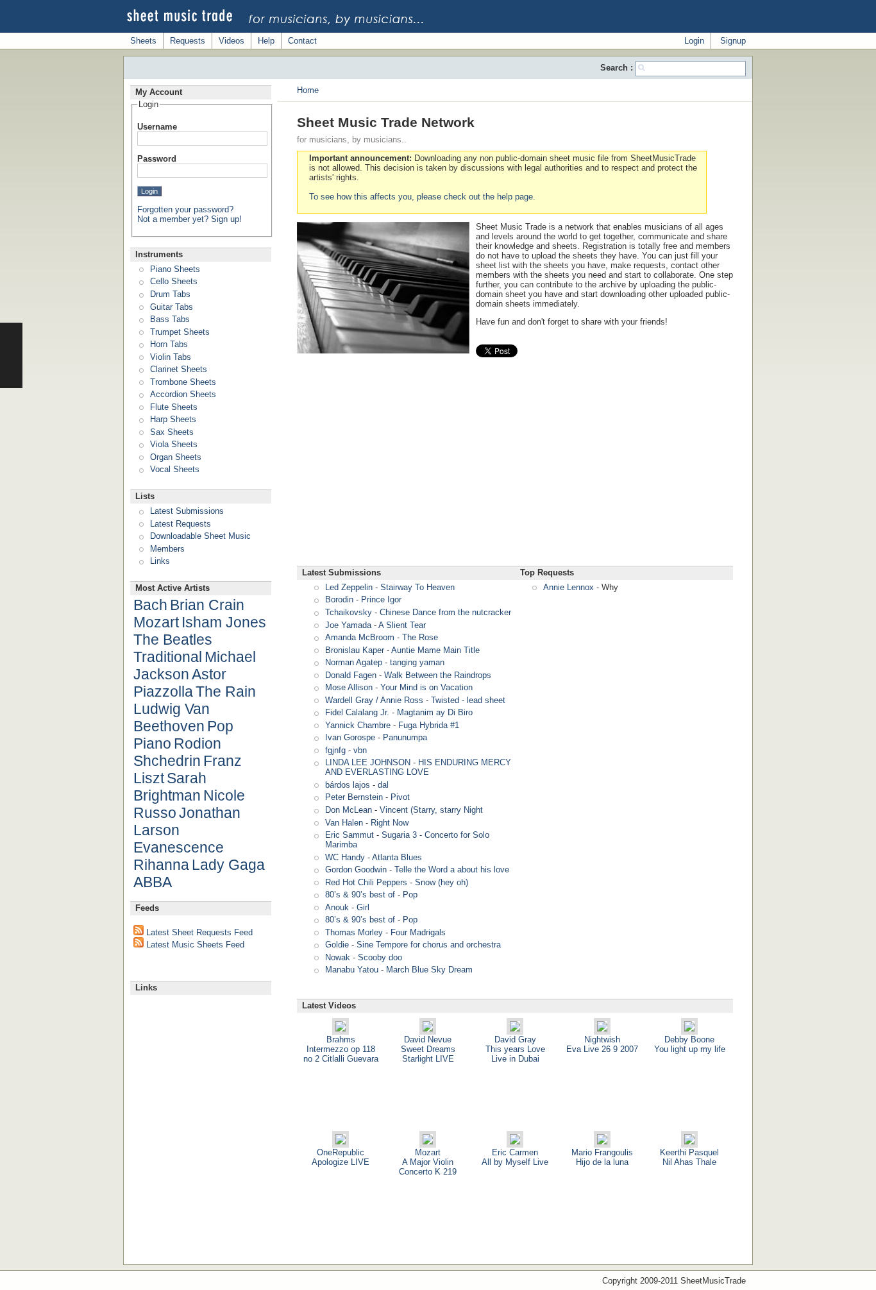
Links (160, 561)
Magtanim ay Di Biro (435, 712)
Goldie (337, 944)
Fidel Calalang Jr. (357, 712)
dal (383, 785)
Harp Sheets (173, 419)
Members (167, 549)
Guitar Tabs (171, 307)
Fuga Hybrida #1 (428, 725)
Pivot (400, 797)
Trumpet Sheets (180, 332)
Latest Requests (180, 524)
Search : (618, 67)
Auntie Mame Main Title (435, 650)
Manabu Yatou (351, 969)
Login (694, 41)
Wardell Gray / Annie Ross (374, 700)
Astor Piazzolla (179, 683)
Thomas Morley (354, 932)
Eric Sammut (349, 835)
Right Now (390, 822)
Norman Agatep (353, 662)
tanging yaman (417, 662)
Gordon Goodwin (356, 869)
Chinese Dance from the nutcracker (445, 612)
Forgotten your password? (185, 209)
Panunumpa (405, 737)
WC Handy (345, 857)
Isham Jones (223, 622)
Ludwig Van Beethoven (171, 717)
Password (156, 159)
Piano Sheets (175, 269)
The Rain (226, 691)
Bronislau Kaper (354, 650)
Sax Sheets (172, 432)
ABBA (152, 882)
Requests (187, 41)
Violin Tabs (170, 357)
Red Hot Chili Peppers (366, 882)
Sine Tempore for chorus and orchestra (429, 944)
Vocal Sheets (174, 469)
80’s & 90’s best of (360, 894)
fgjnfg (335, 750)
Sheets (143, 41)
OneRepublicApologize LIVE (340, 1157)
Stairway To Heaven (417, 587)
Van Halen (344, 822)
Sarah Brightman (169, 787)
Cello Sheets (174, 281)
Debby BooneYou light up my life (689, 1044)
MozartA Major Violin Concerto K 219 (428, 1162)
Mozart (156, 622)
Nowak (337, 957)
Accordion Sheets (183, 394)
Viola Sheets (174, 444)
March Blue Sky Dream (429, 969)
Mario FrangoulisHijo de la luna (602, 1157)
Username (157, 127)
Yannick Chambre (358, 725)
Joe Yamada (348, 625)
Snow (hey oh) (441, 882)
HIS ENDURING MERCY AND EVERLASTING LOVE (418, 767)
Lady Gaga (228, 864)
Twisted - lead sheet (468, 700)
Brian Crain (207, 605)
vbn (360, 750)
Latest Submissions (187, 511)
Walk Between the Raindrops (437, 675)
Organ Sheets (175, 457)
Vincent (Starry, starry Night (431, 810)
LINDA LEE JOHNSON (367, 762)
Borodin (339, 599)
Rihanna (161, 864)
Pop (410, 894)
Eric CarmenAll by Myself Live (515, 1157)
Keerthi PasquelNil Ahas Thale (689, 1157)
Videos (231, 41)
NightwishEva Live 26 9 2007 (602, 1044)
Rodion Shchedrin (177, 752)
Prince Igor (381, 599)
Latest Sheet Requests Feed (198, 932)
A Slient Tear (402, 625)
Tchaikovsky (348, 612)
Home (308, 90)
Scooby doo (380, 957)
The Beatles (172, 639)
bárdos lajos (347, 785)
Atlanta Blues (397, 857)
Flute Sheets (174, 407)
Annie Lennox (568, 587)
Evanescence (178, 847)
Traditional (167, 657)
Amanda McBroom (359, 637)
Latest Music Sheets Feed (194, 944)
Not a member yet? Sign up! (189, 219)
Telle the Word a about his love (451, 869)
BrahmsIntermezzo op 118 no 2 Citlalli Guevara (340, 1049)
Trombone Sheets (183, 382)
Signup (733, 41)
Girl (363, 907)
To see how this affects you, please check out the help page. (422, 196)
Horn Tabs (169, 344)
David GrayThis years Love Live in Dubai (515, 1049)
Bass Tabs (170, 319)
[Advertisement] (515, 466)
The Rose (420, 637)
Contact (302, 41)
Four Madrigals (418, 932)
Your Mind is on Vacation (426, 687)
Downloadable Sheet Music (200, 536)
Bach (150, 605)
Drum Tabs (170, 294)
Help (266, 41)
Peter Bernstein (354, 797)
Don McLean (348, 810)
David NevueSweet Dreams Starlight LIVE (428, 1049)
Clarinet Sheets (178, 369)
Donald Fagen (350, 675)
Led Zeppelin (349, 587)
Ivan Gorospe (350, 737)
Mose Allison (349, 687)
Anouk (337, 907)
